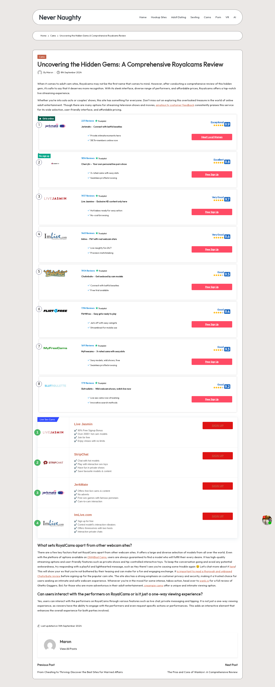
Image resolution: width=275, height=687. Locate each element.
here (232, 566)
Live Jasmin (83, 424)
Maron (65, 641)
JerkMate (81, 484)
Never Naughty (60, 17)
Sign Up (218, 425)
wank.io (204, 580)
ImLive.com (83, 515)
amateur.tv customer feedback (175, 105)
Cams (42, 56)
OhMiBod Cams (96, 557)
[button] (68, 649)
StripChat (81, 454)
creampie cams (153, 585)
